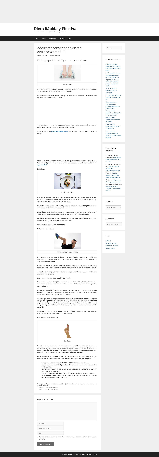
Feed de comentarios (112, 246)
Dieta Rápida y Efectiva (55, 28)
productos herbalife (42, 385)
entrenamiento (82, 384)
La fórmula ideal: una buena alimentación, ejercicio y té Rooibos (113, 75)
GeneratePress (92, 454)
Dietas (44, 38)
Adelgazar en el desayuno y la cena (48, 389)
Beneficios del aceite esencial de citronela (113, 160)
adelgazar (42, 384)
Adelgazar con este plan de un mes (48, 387)
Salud (69, 38)
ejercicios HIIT (42, 165)
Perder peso (52, 38)
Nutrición (62, 38)
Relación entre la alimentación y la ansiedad (111, 91)
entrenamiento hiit (91, 384)
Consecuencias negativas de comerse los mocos (113, 119)
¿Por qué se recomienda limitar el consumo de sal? (113, 97)
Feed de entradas (111, 243)
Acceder (108, 241)
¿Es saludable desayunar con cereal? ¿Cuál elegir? (113, 126)
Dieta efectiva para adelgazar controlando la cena (113, 189)
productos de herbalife (59, 131)
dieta (56, 384)
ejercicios (61, 384)
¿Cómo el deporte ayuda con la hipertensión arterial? (113, 168)
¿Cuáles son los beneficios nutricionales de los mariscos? (113, 113)
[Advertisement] (49, 11)
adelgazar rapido (50, 384)
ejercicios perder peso (71, 384)
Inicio (37, 38)
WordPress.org (110, 248)
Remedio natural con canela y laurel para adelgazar (113, 175)
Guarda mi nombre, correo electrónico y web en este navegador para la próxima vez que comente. (68, 438)
